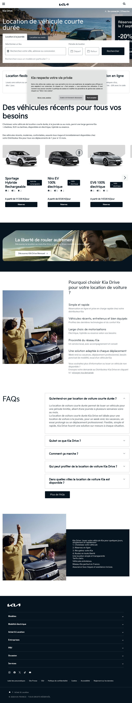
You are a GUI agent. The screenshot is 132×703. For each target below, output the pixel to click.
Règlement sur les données (103, 681)
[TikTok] (25, 672)
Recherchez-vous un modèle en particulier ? (26, 59)
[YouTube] (30, 672)
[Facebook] (14, 672)
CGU (42, 681)
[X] (20, 672)
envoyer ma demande (83, 373)
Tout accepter (92, 97)
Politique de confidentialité (58, 681)
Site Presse (33, 681)
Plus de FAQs (57, 494)
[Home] (10, 692)
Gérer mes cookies (44, 97)
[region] (66, 87)
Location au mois (37, 37)
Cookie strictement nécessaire (71, 97)
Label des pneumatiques (16, 681)
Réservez (21, 204)
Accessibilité (85, 681)
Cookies (74, 681)
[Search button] (124, 4)
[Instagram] (9, 672)
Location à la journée (14, 37)
